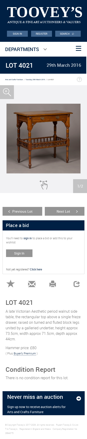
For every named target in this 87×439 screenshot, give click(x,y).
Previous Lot (22, 211)
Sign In (19, 253)
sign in (27, 238)
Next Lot (63, 211)
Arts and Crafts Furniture (14, 80)
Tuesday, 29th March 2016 (35, 80)
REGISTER (42, 33)
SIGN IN (17, 33)
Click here (36, 269)
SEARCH (67, 33)
